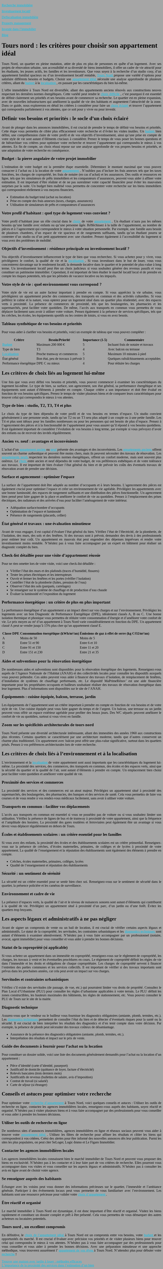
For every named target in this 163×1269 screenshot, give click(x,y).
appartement (71, 170)
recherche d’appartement (48, 1103)
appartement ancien (33, 449)
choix (77, 221)
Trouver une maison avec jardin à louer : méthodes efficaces (42, 1261)
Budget (7, 344)
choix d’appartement (92, 1194)
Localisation (10, 354)
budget (30, 83)
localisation (49, 83)
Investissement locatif (16, 11)
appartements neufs (15, 457)
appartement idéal (84, 79)
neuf (54, 449)
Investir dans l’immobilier (19, 29)
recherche (8, 1254)
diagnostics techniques (140, 931)
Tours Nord (105, 75)
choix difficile (111, 94)
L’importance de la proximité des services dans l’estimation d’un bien (48, 1265)
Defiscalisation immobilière (20, 17)
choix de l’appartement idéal (45, 1235)
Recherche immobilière (17, 5)
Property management (16, 23)
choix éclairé (120, 105)
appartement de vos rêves (76, 1250)
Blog (5, 35)
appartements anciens (137, 449)
